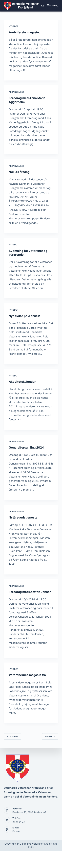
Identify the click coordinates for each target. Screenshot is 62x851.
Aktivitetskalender (22, 381)
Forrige (14, 736)
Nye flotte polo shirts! (24, 316)
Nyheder (13, 26)
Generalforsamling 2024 (26, 447)
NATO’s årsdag (19, 172)
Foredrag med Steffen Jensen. (30, 592)
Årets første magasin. (24, 32)
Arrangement (16, 92)
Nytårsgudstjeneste (23, 517)
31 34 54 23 (18, 821)
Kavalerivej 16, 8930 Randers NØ (29, 812)
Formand (16, 831)
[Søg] (42, 6)
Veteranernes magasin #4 (27, 675)
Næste (48, 736)
